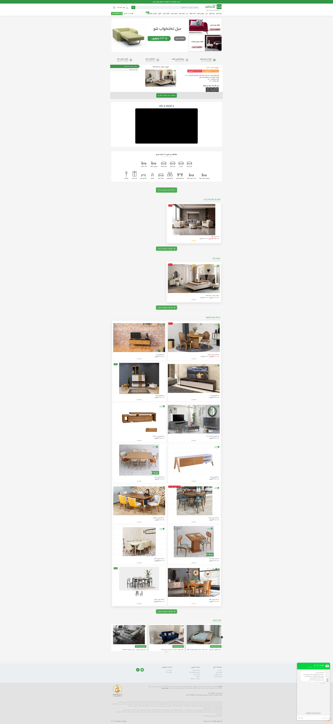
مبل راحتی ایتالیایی (183, 702)
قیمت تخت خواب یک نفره (194, 712)
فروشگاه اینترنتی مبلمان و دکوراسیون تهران (212, 708)
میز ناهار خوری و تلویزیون (213, 317)
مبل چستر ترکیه (128, 704)
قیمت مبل (206, 702)
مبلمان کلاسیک (187, 706)
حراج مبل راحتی (192, 702)
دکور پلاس (220, 716)
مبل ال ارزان (145, 702)
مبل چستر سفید (145, 704)
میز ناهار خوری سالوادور (158, 518)
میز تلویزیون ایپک (160, 354)
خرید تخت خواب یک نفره (206, 712)
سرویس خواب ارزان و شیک (176, 710)
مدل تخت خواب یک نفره (168, 712)
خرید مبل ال (188, 704)
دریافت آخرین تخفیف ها (168, 190)
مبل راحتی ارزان (158, 702)
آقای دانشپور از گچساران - (204, 649)
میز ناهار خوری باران (159, 477)
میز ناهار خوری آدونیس (213, 354)
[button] (221, 637)
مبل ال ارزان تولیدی (137, 702)
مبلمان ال (151, 702)
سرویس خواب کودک (155, 710)
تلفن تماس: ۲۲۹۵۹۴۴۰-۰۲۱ (215, 693)
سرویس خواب (216, 258)
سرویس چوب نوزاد (127, 710)
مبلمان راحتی (200, 702)
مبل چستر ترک (175, 704)
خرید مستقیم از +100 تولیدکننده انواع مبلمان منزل (166, 2)
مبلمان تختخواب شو (178, 706)
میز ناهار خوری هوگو (214, 599)
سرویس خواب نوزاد (165, 710)
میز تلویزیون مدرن (169, 706)
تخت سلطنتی (219, 714)
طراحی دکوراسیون (213, 716)
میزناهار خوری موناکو (159, 599)
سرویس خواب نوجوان (145, 710)
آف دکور (210, 721)
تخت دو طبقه (139, 712)
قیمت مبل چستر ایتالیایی (165, 704)
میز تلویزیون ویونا (215, 477)
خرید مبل (212, 702)
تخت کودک (124, 712)
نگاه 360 (113, 721)
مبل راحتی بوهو (215, 236)
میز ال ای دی (153, 706)
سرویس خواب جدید (188, 710)
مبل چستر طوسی (218, 706)
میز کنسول (136, 706)
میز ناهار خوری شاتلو (159, 558)
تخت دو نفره (146, 712)
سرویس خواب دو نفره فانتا (212, 295)
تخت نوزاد (118, 712)
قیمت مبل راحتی (166, 702)
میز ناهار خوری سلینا (214, 558)
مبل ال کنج (209, 704)
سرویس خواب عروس (208, 710)
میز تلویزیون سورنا (160, 395)
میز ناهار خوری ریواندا (214, 518)
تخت (221, 712)
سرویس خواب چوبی (217, 710)
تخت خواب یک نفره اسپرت (156, 712)
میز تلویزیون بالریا (215, 395)
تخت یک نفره (216, 712)
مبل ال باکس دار (121, 702)
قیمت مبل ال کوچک (217, 704)
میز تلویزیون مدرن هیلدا (158, 436)
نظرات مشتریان (217, 620)
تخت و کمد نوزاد (136, 710)
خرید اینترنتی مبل (218, 702)
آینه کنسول (142, 706)
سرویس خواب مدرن (197, 710)
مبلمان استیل (211, 706)
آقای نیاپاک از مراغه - (172, 649)
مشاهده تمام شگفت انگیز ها (167, 95)
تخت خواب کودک (131, 712)
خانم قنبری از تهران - (134, 649)
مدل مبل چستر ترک (137, 704)
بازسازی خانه (205, 716)
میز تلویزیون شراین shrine (213, 436)
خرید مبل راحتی (174, 702)
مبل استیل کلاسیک (202, 706)
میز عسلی (147, 706)
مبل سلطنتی (194, 706)
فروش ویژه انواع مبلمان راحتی (212, 199)
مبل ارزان (131, 706)
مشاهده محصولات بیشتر (165, 248)
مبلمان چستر (182, 704)
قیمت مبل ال (195, 704)
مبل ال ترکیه (129, 702)
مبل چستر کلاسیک (154, 704)
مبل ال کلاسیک (202, 704)
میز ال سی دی (160, 706)
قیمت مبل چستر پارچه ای (118, 704)
